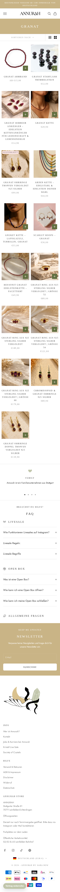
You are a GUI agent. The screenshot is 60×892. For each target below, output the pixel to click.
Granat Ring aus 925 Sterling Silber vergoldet (15, 341)
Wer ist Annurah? (11, 731)
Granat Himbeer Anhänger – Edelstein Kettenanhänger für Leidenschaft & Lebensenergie (15, 131)
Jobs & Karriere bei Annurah (16, 741)
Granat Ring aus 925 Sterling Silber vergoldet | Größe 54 (44, 343)
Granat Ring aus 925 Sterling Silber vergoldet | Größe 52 (44, 290)
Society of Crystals (12, 752)
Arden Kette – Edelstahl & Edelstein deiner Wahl (44, 187)
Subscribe (30, 667)
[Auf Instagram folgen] (13, 850)
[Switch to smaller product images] (55, 37)
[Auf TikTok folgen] (21, 850)
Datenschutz (8, 787)
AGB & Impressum (12, 772)
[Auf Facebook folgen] (4, 850)
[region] (30, 479)
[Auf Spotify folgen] (29, 850)
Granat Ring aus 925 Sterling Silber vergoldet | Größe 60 (15, 395)
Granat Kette (44, 123)
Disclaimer (8, 777)
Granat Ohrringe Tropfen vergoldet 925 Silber (15, 185)
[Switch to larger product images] (49, 37)
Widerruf (7, 782)
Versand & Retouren (12, 766)
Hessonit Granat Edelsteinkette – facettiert (15, 288)
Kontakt (6, 736)
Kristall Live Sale (10, 747)
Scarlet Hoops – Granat (45, 237)
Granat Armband (15, 77)
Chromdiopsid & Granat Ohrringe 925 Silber (44, 394)
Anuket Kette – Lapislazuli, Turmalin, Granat (15, 238)
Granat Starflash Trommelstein (44, 78)
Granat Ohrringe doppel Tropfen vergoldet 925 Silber (15, 448)
